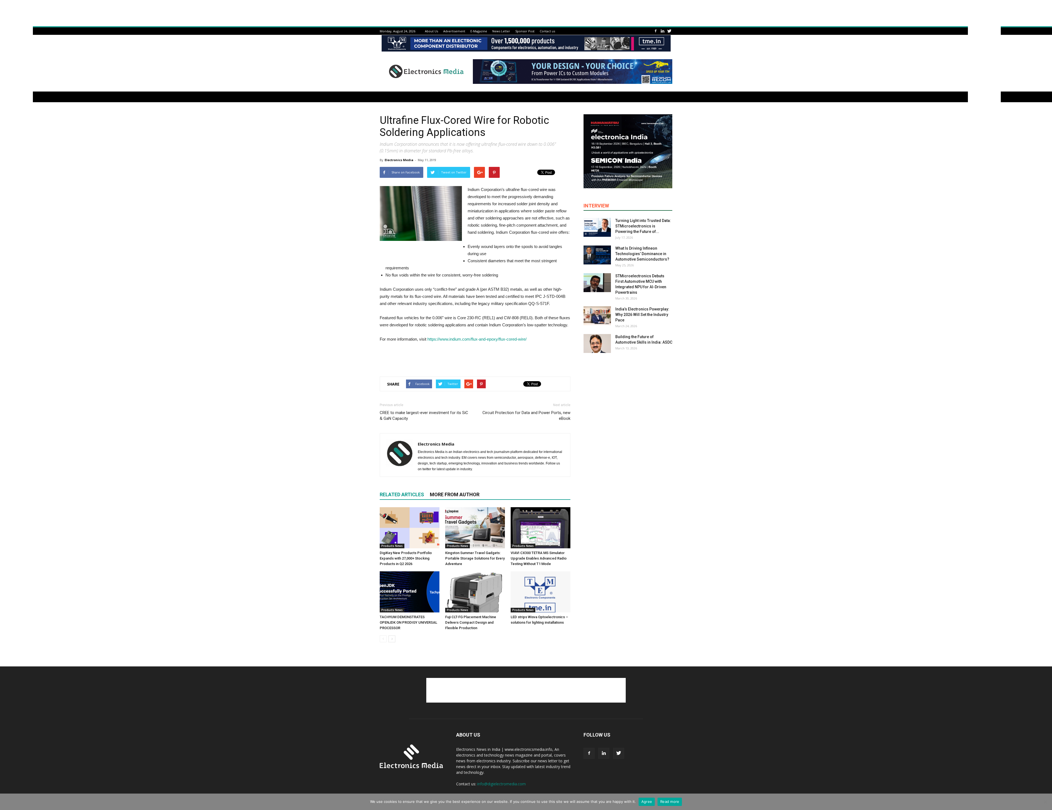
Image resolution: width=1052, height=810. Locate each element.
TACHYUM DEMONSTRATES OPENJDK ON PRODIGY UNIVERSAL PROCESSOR (408, 622)
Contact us (547, 31)
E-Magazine (478, 31)
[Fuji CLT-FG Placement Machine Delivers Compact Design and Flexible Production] (475, 591)
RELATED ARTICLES (402, 494)
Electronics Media (399, 160)
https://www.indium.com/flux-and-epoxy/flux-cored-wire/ (477, 339)
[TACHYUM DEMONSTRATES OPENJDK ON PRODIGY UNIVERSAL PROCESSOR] (409, 591)
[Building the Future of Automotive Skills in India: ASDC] (597, 343)
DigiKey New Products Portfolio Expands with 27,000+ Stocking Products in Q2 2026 (406, 558)
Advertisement (454, 31)
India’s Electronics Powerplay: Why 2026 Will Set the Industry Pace (642, 314)
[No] (1045, 802)
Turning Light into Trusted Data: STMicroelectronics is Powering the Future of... (643, 226)
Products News (392, 546)
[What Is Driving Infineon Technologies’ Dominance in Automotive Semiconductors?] (597, 255)
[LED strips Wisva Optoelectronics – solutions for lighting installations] (540, 591)
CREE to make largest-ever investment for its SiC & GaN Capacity (424, 415)
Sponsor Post (524, 31)
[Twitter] (669, 31)
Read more (669, 801)
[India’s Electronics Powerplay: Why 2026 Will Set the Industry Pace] (597, 315)
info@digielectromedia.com (501, 783)
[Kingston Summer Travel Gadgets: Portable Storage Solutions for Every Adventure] (475, 527)
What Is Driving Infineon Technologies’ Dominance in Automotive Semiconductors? (642, 253)
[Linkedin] (662, 31)
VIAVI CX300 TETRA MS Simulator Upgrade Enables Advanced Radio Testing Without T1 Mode (539, 558)
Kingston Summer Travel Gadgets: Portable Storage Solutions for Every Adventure (475, 558)
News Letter (501, 31)
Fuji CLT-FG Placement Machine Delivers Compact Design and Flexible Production (470, 622)
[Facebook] (656, 31)
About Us (431, 31)
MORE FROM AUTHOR (454, 494)
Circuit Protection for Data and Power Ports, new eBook (526, 415)
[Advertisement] (475, 358)
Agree (646, 801)
